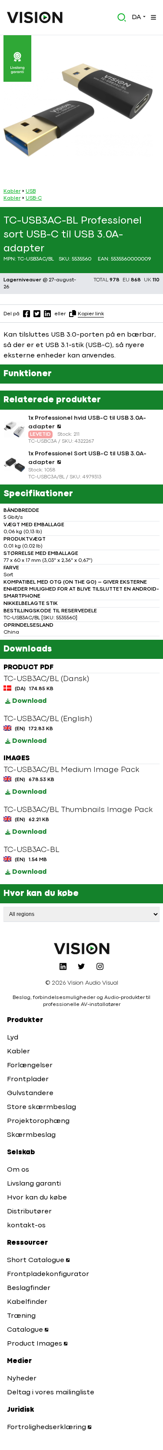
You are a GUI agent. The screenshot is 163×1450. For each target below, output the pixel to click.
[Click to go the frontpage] (35, 17)
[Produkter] (152, 17)
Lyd (12, 1038)
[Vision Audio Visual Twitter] (81, 966)
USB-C (34, 198)
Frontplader (28, 1079)
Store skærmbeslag (41, 1107)
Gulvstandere (30, 1093)
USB (31, 191)
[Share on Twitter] (36, 314)
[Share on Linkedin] (47, 314)
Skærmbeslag (31, 1135)
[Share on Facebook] (26, 314)
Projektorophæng (38, 1121)
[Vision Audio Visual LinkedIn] (63, 966)
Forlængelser (30, 1065)
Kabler (11, 191)
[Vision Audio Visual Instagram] (99, 966)
